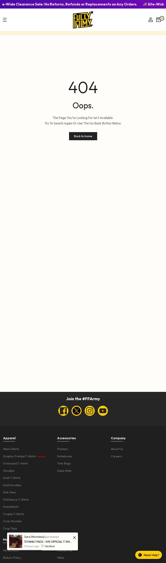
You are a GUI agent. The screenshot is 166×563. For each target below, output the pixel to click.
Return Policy (12, 558)
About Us (117, 449)
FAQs (60, 558)
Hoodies (8, 471)
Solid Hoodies (12, 485)
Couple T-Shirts (13, 514)
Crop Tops (10, 528)
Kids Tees (9, 492)
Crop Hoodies (12, 521)
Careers (116, 456)
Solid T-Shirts (11, 478)
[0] (158, 19)
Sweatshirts (11, 507)
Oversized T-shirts (15, 463)
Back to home (83, 136)
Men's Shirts (11, 449)
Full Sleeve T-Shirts (16, 499)
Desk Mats (64, 471)
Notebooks (64, 456)
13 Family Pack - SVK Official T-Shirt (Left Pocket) (48, 541)
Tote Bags (64, 463)
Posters (62, 449)
